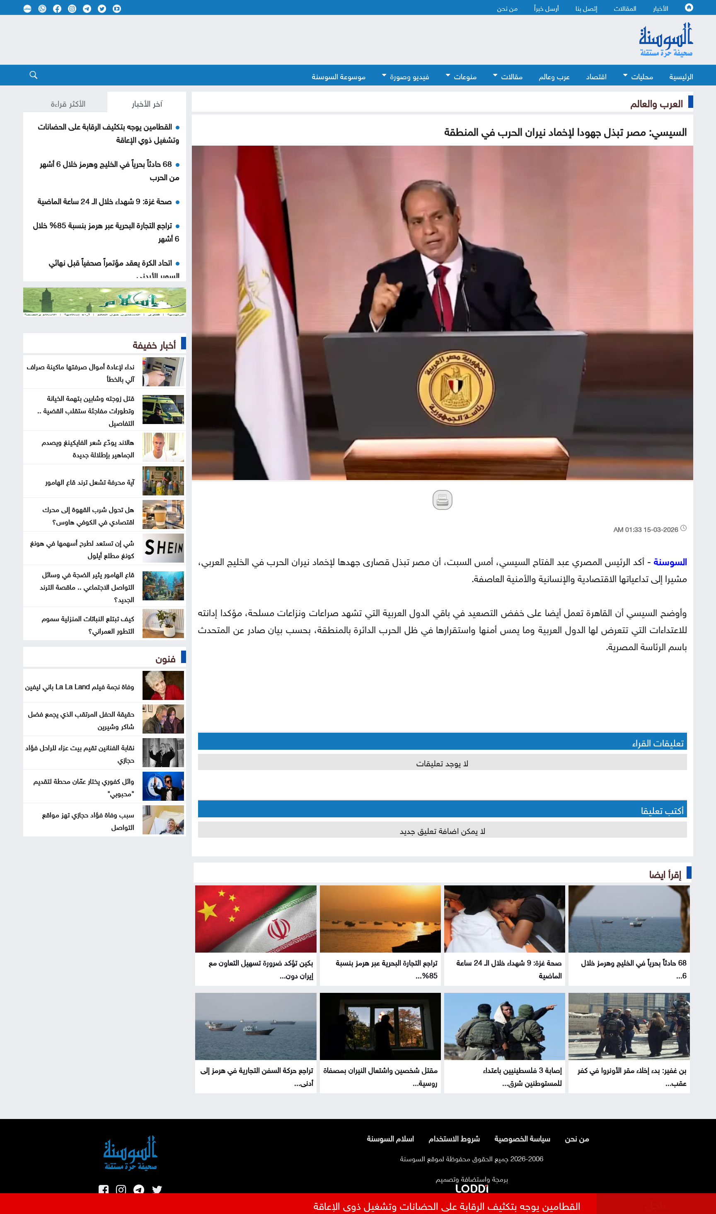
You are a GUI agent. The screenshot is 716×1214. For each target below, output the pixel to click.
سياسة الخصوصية (522, 1137)
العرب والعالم (657, 101)
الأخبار (660, 7)
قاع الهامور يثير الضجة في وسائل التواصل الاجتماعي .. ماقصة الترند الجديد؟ (87, 586)
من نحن (507, 7)
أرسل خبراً (546, 7)
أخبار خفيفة (154, 343)
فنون (166, 657)
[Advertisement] (290, 40)
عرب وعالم (554, 75)
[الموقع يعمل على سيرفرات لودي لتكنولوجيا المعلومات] (472, 1187)
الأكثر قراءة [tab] (68, 102)
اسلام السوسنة (390, 1137)
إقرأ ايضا (665, 872)
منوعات (465, 75)
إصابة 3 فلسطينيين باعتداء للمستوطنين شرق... (522, 1075)
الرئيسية (681, 75)
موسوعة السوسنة (338, 75)
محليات (642, 75)
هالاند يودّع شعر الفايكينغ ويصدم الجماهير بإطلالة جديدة (88, 447)
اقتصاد (596, 75)
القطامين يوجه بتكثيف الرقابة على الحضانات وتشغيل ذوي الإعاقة (447, 1204)
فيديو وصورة (409, 75)
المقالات (625, 7)
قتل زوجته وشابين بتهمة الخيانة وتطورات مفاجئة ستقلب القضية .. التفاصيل (85, 409)
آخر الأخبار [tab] (147, 102)
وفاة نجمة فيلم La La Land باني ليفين (79, 685)
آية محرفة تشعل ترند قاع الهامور (89, 481)
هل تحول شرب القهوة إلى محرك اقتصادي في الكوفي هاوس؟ (88, 514)
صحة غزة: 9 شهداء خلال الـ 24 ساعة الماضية (105, 200)
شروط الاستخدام (454, 1137)
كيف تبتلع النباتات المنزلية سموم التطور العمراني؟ (88, 623)
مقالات (511, 75)
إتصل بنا (586, 7)
